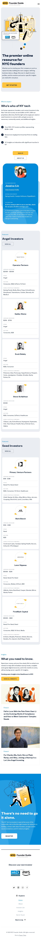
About (21, 904)
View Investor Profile (12, 189)
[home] (13, 4)
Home (20, 900)
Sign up (20, 153)
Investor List (20, 907)
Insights (20, 911)
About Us (20, 158)
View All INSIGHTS (10, 679)
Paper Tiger (22, 935)
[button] (38, 3)
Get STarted (11, 85)
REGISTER (9, 836)
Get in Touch (20, 915)
